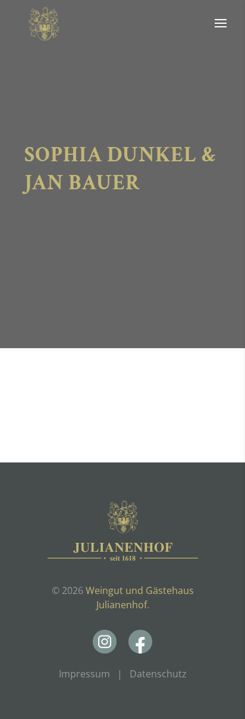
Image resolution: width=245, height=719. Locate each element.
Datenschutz (158, 673)
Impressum (84, 673)
